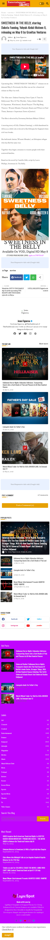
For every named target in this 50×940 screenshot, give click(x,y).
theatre (25, 798)
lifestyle (25, 746)
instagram (14, 626)
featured (25, 742)
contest (25, 729)
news (25, 768)
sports (25, 789)
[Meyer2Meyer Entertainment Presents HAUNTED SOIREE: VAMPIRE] (6, 585)
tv (25, 802)
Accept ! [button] (7, 935)
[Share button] (40, 277)
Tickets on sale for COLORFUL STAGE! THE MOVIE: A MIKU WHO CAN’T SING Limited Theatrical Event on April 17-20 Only (24, 869)
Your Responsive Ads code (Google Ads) (25, 49)
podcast (25, 772)
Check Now (6, 929)
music (25, 759)
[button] (41, 3)
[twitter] (20, 333)
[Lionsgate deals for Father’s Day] (6, 573)
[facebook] (14, 333)
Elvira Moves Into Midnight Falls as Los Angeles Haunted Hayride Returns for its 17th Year (24, 858)
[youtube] (25, 333)
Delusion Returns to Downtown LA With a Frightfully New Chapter (24, 849)
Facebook (18, 277)
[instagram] (30, 333)
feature (25, 738)
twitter (39, 619)
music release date (25, 764)
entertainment (25, 733)
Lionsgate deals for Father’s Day (13, 427)
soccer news (25, 785)
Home (3, 13)
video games (25, 807)
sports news (25, 794)
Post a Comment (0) (25, 505)
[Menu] (3, 3)
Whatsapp (33, 277)
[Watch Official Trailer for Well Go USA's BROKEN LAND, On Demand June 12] (6, 597)
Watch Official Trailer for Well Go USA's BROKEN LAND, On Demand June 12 (25, 467)
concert (25, 725)
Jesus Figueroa (24, 321)
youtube (39, 626)
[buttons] (16, 920)
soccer (25, 781)
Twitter (27, 277)
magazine (25, 751)
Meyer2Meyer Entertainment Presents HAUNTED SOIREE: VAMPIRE (29, 583)
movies (11, 13)
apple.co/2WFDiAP (36, 255)
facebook (14, 619)
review (25, 777)
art (25, 720)
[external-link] (35, 333)
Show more (43, 344)
